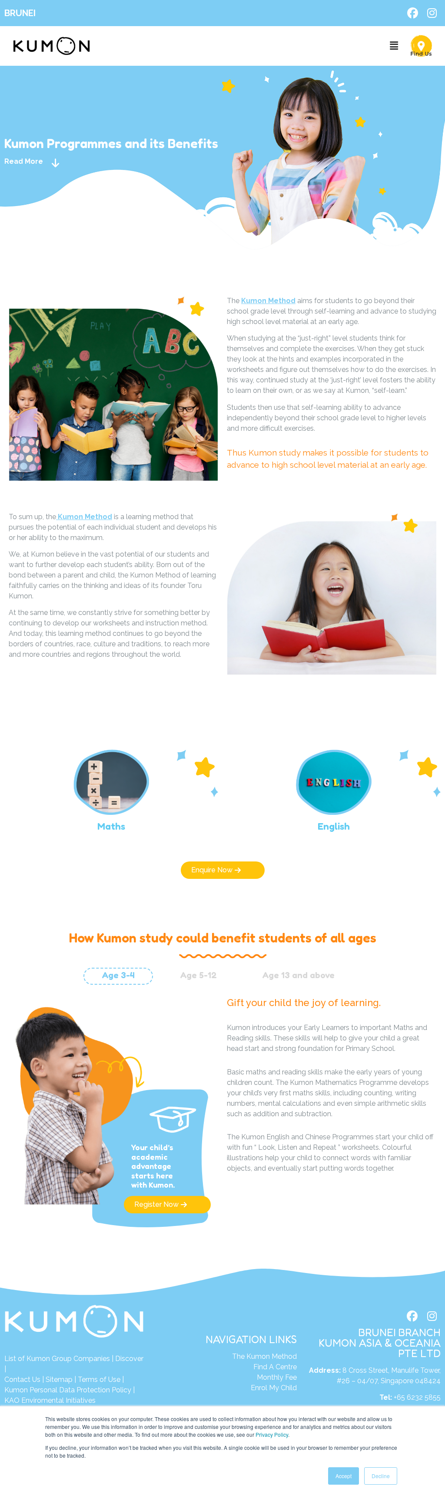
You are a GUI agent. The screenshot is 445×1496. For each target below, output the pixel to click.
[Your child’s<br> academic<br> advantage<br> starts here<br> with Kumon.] (172, 1120)
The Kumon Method (264, 1356)
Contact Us (22, 1379)
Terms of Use (99, 1379)
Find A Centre (275, 1367)
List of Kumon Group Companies (57, 1358)
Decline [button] (381, 1475)
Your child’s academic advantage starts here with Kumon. (153, 1165)
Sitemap (59, 1379)
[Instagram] (432, 13)
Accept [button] (343, 1475)
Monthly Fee (277, 1377)
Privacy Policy (272, 1434)
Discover (129, 1358)
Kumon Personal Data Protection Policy (67, 1390)
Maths (111, 826)
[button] (394, 46)
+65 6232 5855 (417, 1397)
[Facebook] (412, 13)
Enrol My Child (274, 1388)
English (334, 826)
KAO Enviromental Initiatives (50, 1400)
